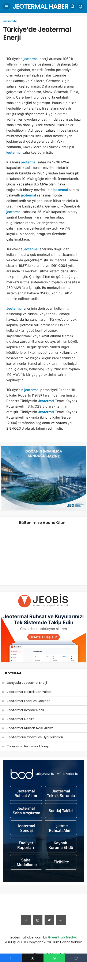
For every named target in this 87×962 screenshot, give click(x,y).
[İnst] (37, 920)
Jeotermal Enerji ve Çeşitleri (28, 701)
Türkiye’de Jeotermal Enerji (37, 33)
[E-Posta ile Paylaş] (76, 958)
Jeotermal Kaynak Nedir (25, 710)
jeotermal (30, 59)
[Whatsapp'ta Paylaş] (54, 958)
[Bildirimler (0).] (80, 6)
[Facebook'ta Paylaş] (11, 958)
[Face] (26, 920)
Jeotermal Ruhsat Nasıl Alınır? (30, 728)
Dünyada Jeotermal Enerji (27, 682)
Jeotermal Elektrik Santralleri (29, 691)
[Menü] (6, 6)
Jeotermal (14, 308)
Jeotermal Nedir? (20, 719)
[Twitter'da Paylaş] (33, 958)
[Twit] (49, 920)
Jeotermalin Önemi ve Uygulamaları (35, 737)
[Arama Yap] (72, 6)
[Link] (61, 920)
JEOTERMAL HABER (40, 6)
